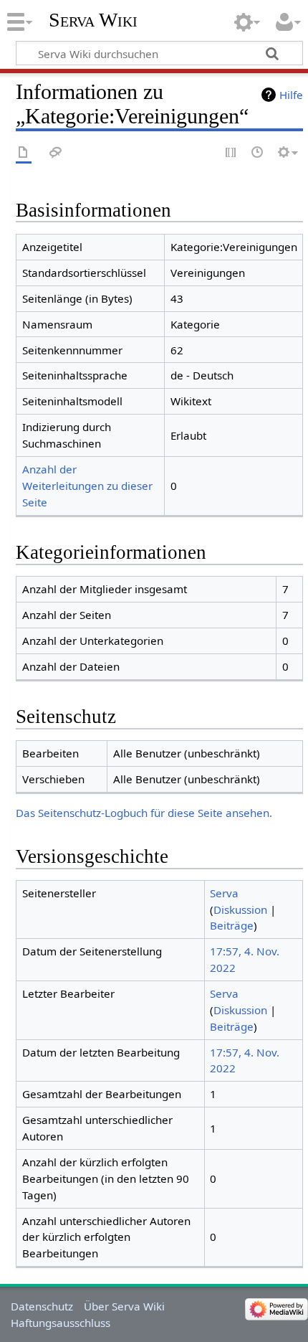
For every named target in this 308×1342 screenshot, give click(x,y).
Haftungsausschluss (60, 1322)
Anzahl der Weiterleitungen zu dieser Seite (87, 485)
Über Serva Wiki (124, 1306)
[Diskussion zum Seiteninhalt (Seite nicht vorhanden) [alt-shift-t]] (56, 153)
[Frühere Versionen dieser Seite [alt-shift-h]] (258, 153)
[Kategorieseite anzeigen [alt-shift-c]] (24, 153)
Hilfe (291, 95)
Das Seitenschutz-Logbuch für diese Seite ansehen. (144, 812)
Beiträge (232, 925)
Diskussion (240, 909)
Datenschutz (42, 1306)
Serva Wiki (93, 20)
